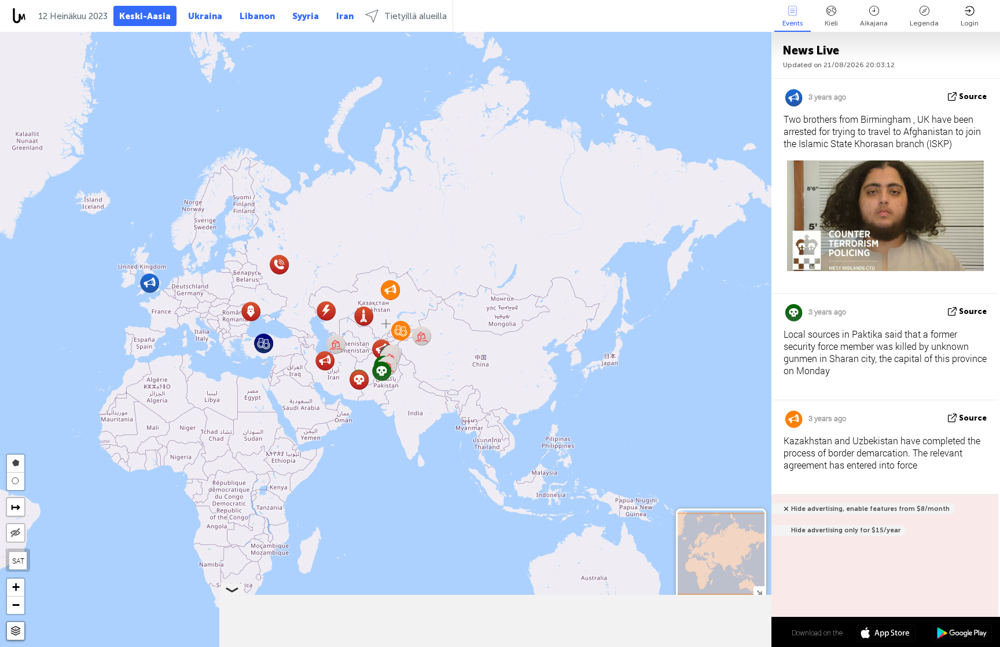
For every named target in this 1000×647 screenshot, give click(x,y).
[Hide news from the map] (15, 533)
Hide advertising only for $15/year (845, 530)
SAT (18, 560)
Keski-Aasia (145, 16)
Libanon (257, 16)
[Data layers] (15, 631)
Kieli (831, 23)
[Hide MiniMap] (758, 591)
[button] (325, 360)
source (973, 96)
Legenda (924, 23)
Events (792, 23)
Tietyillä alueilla (415, 16)
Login (970, 23)
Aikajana (874, 23)
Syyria (305, 16)
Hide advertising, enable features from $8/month (870, 509)
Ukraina (205, 16)
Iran (345, 16)
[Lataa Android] (962, 634)
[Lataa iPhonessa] (886, 634)
